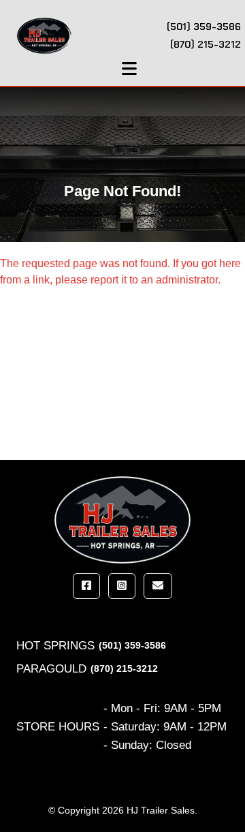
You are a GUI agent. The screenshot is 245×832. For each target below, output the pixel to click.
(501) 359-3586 (132, 645)
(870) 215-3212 (124, 668)
